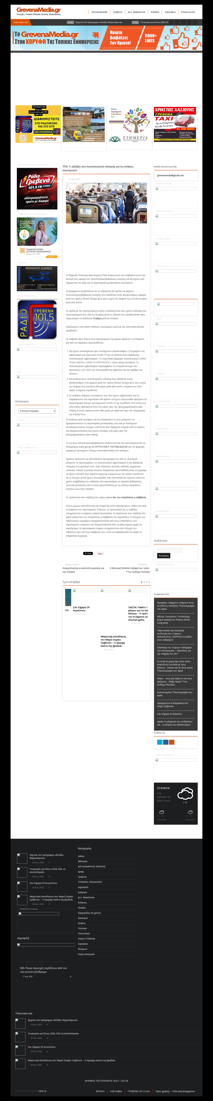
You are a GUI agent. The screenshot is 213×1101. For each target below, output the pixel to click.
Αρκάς (81, 871)
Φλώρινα (82, 948)
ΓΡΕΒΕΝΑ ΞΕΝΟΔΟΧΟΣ (90, 881)
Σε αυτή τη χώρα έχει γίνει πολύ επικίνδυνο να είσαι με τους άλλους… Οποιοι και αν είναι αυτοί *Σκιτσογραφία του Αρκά (175, 666)
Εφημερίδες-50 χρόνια (89, 912)
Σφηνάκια (170, 11)
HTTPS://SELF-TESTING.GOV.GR (111, 446)
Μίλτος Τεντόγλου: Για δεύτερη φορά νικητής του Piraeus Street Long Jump (173, 619)
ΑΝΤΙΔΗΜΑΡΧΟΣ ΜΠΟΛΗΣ (92, 866)
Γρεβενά (117, 11)
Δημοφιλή (83, 887)
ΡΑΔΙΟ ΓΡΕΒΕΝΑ (86, 938)
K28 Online (116, 1091)
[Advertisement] (106, 83)
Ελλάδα (155, 11)
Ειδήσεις (82, 902)
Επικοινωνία (188, 11)
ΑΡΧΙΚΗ (100, 1091)
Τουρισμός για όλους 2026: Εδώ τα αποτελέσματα (53, 1033)
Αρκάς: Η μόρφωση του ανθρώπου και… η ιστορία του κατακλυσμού (174, 723)
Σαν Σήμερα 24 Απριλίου (169, 713)
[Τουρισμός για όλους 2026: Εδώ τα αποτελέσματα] (22, 872)
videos (81, 856)
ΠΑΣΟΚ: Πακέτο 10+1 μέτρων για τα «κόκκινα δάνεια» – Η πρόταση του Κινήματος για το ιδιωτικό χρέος (134, 613)
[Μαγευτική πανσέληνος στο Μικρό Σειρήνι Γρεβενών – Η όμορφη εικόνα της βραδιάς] (106, 611)
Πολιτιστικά (84, 933)
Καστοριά (82, 918)
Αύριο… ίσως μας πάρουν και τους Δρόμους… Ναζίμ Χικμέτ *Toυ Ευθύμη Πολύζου (174, 681)
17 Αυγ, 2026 (27, 976)
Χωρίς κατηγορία (86, 954)
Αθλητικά (82, 861)
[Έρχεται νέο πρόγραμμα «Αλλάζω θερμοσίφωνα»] (22, 858)
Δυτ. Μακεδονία (136, 11)
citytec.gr (42, 1091)
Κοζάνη (81, 923)
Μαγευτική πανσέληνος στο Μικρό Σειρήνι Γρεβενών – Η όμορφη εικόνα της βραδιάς (106, 641)
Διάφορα (82, 892)
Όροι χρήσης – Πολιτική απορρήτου (175, 1091)
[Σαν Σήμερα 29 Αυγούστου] (79, 596)
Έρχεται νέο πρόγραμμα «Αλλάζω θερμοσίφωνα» (53, 1020)
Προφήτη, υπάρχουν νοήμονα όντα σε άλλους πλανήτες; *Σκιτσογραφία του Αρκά (175, 605)
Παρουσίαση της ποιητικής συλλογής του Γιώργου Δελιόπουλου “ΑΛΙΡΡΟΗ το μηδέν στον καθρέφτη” (174, 635)
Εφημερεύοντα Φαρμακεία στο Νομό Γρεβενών (172, 705)
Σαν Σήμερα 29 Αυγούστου (74, 609)
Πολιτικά (82, 928)
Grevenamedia (99, 11)
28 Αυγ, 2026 (101, 649)
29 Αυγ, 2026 (73, 614)
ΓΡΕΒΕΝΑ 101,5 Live (139, 1091)
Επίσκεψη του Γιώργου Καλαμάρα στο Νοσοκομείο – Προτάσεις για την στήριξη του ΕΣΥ (174, 650)
